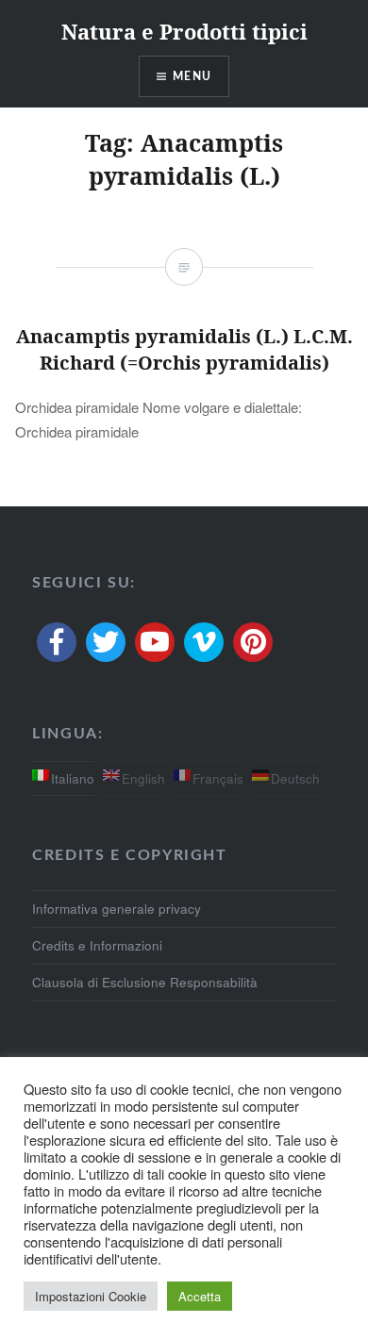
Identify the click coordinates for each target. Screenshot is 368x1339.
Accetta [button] (199, 1296)
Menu (192, 76)
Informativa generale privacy (116, 908)
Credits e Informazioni (97, 945)
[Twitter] (105, 642)
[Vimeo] (204, 642)
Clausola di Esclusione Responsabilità (145, 982)
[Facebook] (56, 642)
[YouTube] (155, 642)
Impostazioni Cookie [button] (90, 1296)
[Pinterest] (253, 642)
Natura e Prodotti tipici (184, 31)
